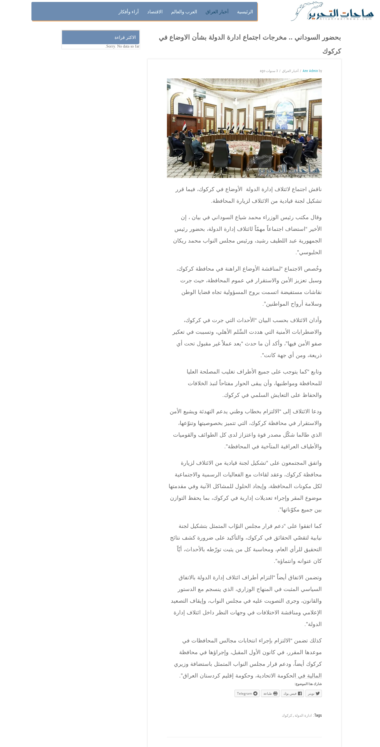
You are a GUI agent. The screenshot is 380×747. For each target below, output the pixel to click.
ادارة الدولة (303, 715)
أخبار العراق (290, 71)
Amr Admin (310, 71)
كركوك (287, 715)
